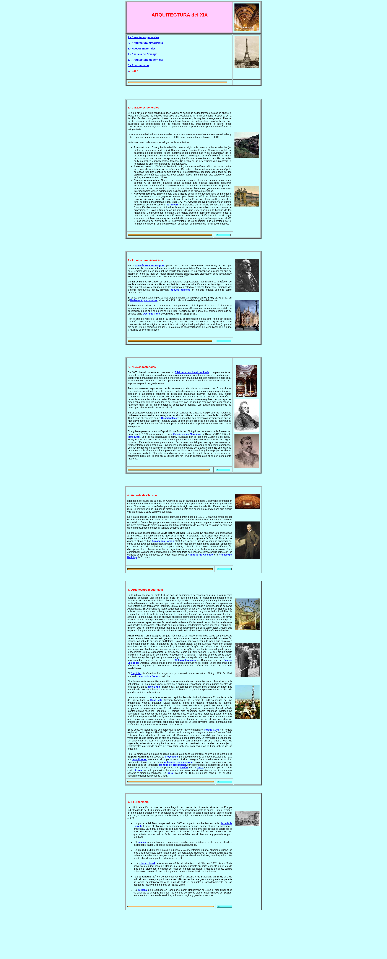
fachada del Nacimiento (172, 765)
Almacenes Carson (163, 541)
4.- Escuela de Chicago (142, 54)
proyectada (171, 756)
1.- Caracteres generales (143, 37)
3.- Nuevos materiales (142, 48)
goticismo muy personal (178, 762)
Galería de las (181, 434)
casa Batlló (154, 686)
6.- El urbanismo (138, 65)
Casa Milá (156, 700)
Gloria (200, 767)
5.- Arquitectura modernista (145, 59)
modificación (139, 759)
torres (138, 770)
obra (170, 773)
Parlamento (136, 300)
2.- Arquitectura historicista (145, 42)
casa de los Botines (149, 676)
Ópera (146, 313)
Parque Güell (211, 729)
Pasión (184, 767)
